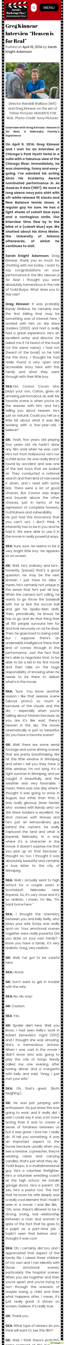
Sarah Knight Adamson (31, 49)
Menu (49, 7)
